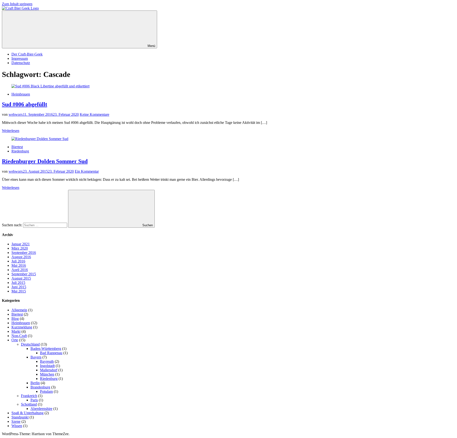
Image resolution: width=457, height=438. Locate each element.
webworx (16, 114)
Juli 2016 (18, 261)
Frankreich (29, 396)
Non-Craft (19, 336)
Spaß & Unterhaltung (27, 413)
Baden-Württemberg (45, 349)
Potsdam (46, 391)
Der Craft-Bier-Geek (27, 54)
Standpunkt (20, 417)
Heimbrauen (20, 94)
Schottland (29, 404)
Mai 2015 (18, 291)
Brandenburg (40, 387)
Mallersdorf (48, 370)
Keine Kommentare (94, 114)
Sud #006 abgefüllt (24, 104)
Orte (14, 340)
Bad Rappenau (51, 353)
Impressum (19, 58)
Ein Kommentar (87, 171)
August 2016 (21, 257)
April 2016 (19, 270)
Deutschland (30, 344)
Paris (34, 400)
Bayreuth (47, 361)
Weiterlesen (10, 131)
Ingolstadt (47, 366)
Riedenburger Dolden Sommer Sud (45, 161)
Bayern (35, 357)
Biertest (17, 147)
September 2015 (23, 274)
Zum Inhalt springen (17, 4)
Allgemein (19, 310)
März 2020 (19, 248)
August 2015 (21, 278)
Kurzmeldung (21, 327)
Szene (15, 421)
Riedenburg (20, 151)
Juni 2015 (18, 287)
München (47, 374)
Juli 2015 (18, 283)
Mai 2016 (18, 265)
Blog (15, 319)
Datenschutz (20, 63)
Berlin (35, 383)
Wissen (16, 426)
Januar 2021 (20, 244)
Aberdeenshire (41, 409)
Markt (15, 331)
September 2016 (23, 253)
